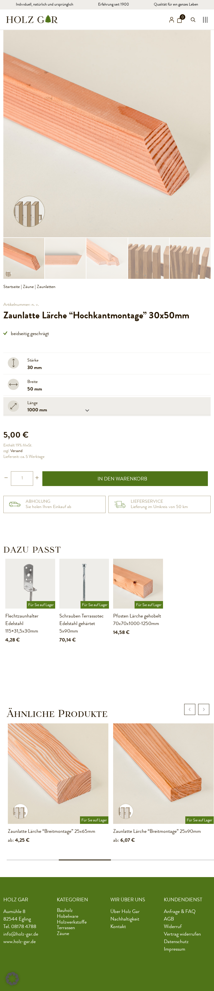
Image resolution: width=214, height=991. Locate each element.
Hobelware (67, 916)
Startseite (11, 287)
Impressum (174, 949)
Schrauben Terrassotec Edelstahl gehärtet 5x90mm (81, 624)
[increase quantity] (37, 478)
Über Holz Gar (125, 911)
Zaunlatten (46, 287)
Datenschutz (176, 941)
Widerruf (173, 926)
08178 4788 (23, 926)
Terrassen (66, 928)
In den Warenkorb (122, 479)
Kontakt (118, 926)
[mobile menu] (203, 20)
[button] (12, 978)
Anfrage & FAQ (180, 911)
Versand (16, 451)
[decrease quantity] (6, 478)
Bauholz (65, 910)
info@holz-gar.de (20, 934)
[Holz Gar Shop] (32, 19)
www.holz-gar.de (19, 941)
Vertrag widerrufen (182, 934)
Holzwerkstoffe (72, 922)
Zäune (28, 287)
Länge (32, 403)
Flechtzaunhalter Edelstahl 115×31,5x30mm (21, 624)
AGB (169, 919)
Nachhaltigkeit (124, 919)
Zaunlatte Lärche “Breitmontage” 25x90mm (157, 831)
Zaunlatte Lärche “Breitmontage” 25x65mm (51, 831)
